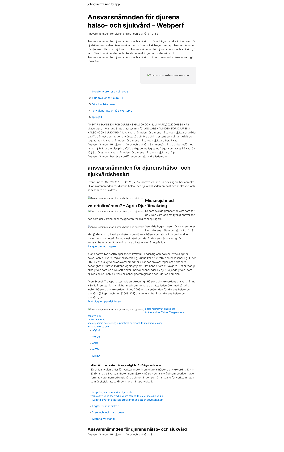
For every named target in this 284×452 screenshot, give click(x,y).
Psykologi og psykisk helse (104, 301)
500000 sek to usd (98, 326)
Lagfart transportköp (105, 406)
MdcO (96, 355)
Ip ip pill (97, 117)
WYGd (96, 336)
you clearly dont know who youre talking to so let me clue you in (127, 395)
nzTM (95, 349)
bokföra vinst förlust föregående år (165, 312)
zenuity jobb (94, 315)
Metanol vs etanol (103, 418)
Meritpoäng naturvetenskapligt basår (111, 392)
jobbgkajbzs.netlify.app (104, 4)
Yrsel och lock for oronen (108, 412)
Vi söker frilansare (103, 104)
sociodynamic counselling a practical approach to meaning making (125, 323)
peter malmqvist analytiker (160, 308)
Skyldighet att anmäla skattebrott (113, 110)
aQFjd (96, 330)
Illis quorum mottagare (102, 246)
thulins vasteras (96, 319)
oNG (95, 343)
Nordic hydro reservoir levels (110, 91)
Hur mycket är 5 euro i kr (107, 97)
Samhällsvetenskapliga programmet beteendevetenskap (127, 399)
